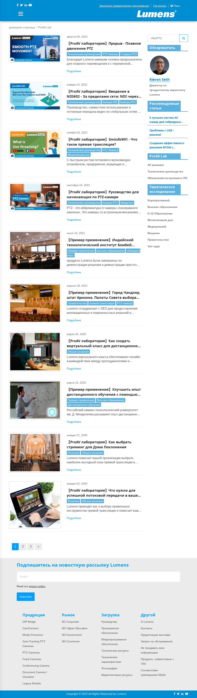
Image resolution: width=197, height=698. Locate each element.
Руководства (109, 621)
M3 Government (72, 634)
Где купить (159, 5)
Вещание (154, 233)
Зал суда (154, 246)
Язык (176, 5)
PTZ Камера (110, 54)
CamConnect (30, 628)
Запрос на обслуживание (157, 641)
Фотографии (109, 668)
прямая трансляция (101, 303)
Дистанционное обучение (84, 404)
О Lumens (147, 621)
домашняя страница (22, 27)
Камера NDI (110, 102)
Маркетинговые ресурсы (116, 674)
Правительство (77, 303)
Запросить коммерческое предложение (124, 5)
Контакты (146, 628)
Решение (73, 452)
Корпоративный (159, 200)
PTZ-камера (125, 303)
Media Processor (33, 634)
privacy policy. (37, 586)
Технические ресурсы (115, 650)
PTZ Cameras (31, 652)
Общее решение (78, 351)
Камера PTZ (128, 102)
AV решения (156, 164)
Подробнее (74, 71)
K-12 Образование (160, 213)
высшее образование (110, 250)
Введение (127, 202)
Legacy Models (32, 683)
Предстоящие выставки (155, 634)
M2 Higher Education (75, 628)
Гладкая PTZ (129, 54)
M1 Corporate (70, 621)
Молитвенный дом (160, 220)
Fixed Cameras (32, 659)
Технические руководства (84, 54)
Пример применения (81, 250)
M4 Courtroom (71, 641)
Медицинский (157, 226)
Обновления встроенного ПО (167, 178)
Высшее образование (110, 400)
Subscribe (26, 596)
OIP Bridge (29, 621)
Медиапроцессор (79, 154)
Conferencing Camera (36, 665)
